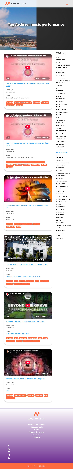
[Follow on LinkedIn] (36, 458)
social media (60, 214)
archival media (60, 72)
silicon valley (60, 209)
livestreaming (60, 139)
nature (58, 155)
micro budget (60, 147)
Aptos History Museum (63, 65)
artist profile (60, 75)
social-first (60, 217)
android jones (60, 59)
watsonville (60, 238)
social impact (60, 212)
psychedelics (60, 167)
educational (60, 101)
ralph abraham (60, 175)
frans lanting (60, 120)
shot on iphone (60, 206)
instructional (60, 133)
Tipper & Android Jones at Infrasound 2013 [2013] (25, 379)
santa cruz (59, 194)
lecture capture (61, 136)
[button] (67, 6)
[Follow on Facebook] (36, 445)
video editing (60, 233)
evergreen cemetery (62, 112)
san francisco (60, 183)
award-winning (60, 78)
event (58, 107)
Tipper (8, 391)
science (58, 204)
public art (59, 170)
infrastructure (61, 131)
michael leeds (60, 144)
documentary (60, 98)
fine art (58, 115)
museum (58, 149)
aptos (58, 62)
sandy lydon (60, 191)
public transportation (63, 173)
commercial (59, 90)
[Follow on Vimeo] (36, 452)
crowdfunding (60, 93)
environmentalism (61, 104)
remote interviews (62, 181)
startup (58, 220)
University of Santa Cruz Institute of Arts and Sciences (23, 276)
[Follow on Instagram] (36, 455)
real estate (59, 178)
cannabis (59, 85)
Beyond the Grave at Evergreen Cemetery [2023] (25, 322)
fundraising (59, 123)
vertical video (60, 230)
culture (58, 96)
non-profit (59, 157)
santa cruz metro (61, 196)
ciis (57, 88)
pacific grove (60, 160)
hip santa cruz (60, 125)
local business (60, 141)
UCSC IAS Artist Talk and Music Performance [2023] (26, 264)
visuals (58, 235)
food (57, 117)
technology (60, 222)
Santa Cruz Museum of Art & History (17, 334)
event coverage (61, 109)
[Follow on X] (36, 448)
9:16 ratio (59, 57)
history (58, 128)
